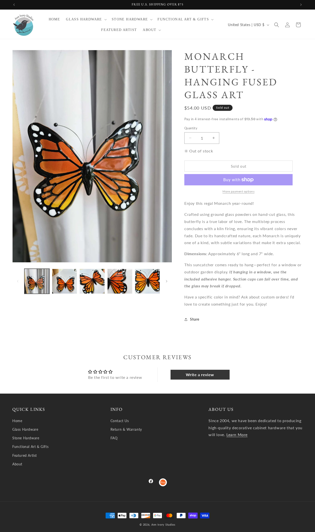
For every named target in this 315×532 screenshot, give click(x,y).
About (17, 464)
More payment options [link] (238, 191)
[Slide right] (166, 281)
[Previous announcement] (14, 4)
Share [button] (194, 319)
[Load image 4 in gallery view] (119, 281)
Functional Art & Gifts (30, 446)
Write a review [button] (200, 374)
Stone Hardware (25, 438)
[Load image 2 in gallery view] (64, 281)
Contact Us (119, 421)
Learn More (237, 434)
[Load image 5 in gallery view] (147, 281)
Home (17, 421)
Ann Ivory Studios (163, 524)
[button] (86, 19)
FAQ (114, 438)
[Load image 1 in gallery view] (36, 281)
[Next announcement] (301, 4)
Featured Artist (24, 455)
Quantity (190, 128)
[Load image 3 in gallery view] (92, 281)
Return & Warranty (126, 429)
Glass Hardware (25, 429)
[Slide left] (17, 281)
